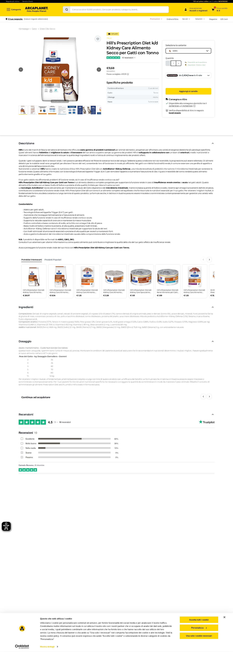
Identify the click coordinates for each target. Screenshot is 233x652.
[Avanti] (209, 259)
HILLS (109, 38)
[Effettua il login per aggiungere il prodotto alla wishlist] (98, 39)
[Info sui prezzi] (128, 74)
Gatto (34, 29)
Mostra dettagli (47, 646)
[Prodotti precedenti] (203, 396)
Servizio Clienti (27, 1)
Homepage (24, 29)
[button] (60, 70)
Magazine (213, 19)
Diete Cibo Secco (47, 29)
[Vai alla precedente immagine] (21, 69)
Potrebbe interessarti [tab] (31, 259)
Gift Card (224, 19)
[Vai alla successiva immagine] (99, 69)
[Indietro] (203, 259)
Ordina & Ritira (172, 19)
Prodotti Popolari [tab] (52, 259)
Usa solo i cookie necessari (199, 635)
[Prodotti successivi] (209, 396)
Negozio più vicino (12, 1)
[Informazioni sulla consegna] (194, 106)
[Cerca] (66, 9)
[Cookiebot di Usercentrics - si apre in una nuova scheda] (22, 647)
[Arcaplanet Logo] (36, 9)
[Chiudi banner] (224, 617)
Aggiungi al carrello (188, 91)
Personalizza (197, 628)
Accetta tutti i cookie (199, 620)
